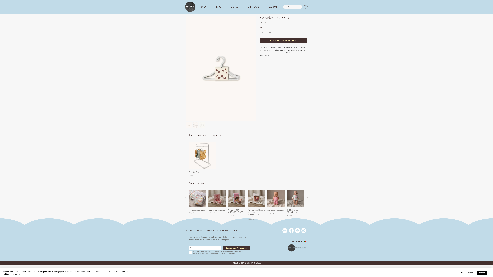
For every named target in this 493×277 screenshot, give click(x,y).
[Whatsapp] (303, 230)
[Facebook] (291, 230)
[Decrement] (262, 32)
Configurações (467, 272)
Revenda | (191, 230)
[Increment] (270, 32)
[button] (306, 7)
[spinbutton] (266, 32)
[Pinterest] (297, 230)
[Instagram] (284, 230)
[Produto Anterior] (185, 198)
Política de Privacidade (226, 230)
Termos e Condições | (206, 230)
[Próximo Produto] (307, 198)
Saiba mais (264, 55)
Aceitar (482, 272)
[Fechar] (489, 272)
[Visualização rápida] (202, 155)
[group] (246, 159)
